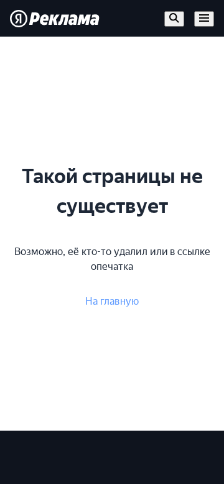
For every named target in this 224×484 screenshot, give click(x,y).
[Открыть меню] (204, 19)
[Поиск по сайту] (174, 19)
